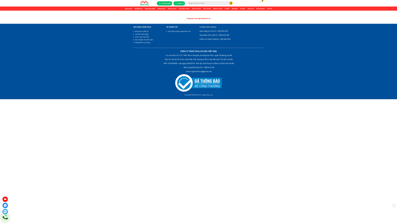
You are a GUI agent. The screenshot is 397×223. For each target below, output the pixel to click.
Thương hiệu (166, 3)
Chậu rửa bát (196, 8)
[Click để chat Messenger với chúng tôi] (5, 205)
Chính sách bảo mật (142, 37)
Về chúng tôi (260, 8)
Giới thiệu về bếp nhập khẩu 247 (179, 31)
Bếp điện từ (138, 8)
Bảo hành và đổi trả (141, 31)
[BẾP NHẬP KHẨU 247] (144, 3)
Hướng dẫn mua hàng (142, 42)
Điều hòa (251, 8)
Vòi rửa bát (207, 8)
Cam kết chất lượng (141, 34)
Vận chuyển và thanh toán (144, 40)
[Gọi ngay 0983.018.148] (5, 217)
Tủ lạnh (242, 8)
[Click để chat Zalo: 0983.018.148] (5, 211)
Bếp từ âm (128, 8)
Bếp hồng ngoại (150, 8)
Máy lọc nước (217, 8)
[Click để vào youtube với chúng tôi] (5, 199)
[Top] (394, 205)
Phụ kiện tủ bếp (184, 8)
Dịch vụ (180, 3)
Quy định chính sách (142, 27)
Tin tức (269, 8)
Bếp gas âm (161, 8)
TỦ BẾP (227, 8)
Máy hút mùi (172, 8)
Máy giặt (235, 8)
